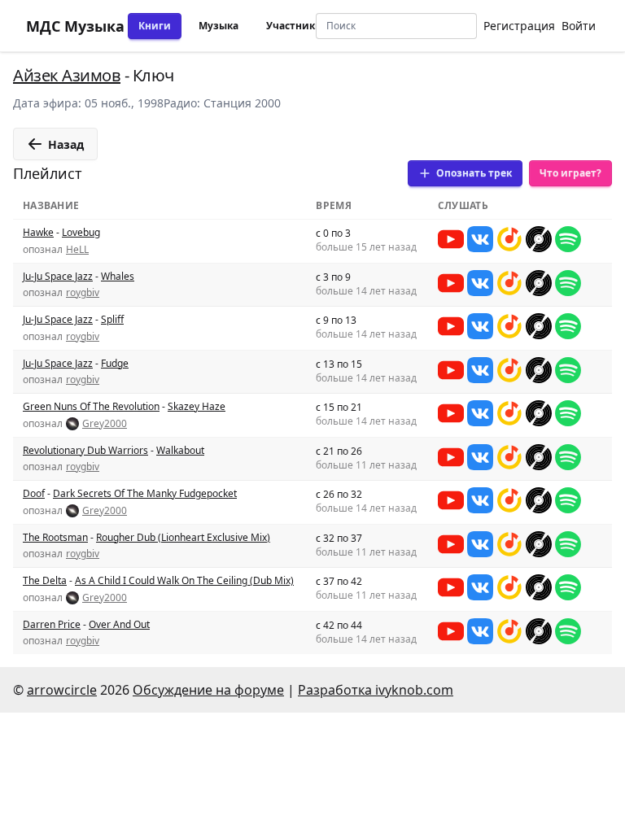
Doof (34, 493)
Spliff (112, 319)
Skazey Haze (196, 406)
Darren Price (52, 624)
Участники (294, 26)
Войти (579, 25)
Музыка (218, 26)
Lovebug (81, 232)
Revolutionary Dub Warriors (85, 450)
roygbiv (82, 292)
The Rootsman (55, 537)
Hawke (38, 232)
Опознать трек (474, 173)
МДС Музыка (75, 26)
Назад (66, 144)
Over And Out (119, 624)
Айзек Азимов (66, 75)
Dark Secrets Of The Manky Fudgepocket (145, 493)
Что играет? (570, 173)
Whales (117, 276)
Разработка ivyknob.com (375, 690)
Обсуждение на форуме (208, 690)
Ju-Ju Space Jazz (58, 276)
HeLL (77, 249)
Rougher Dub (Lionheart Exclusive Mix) (183, 537)
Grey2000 (104, 423)
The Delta (45, 580)
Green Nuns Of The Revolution (91, 406)
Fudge (115, 363)
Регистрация (519, 25)
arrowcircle (62, 690)
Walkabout (180, 450)
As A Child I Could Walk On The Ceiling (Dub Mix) (184, 580)
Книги (154, 26)
